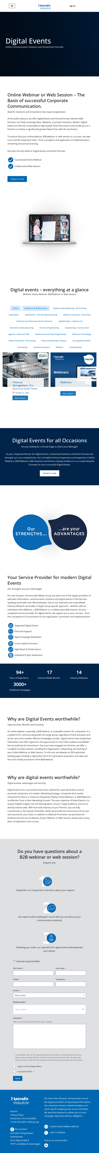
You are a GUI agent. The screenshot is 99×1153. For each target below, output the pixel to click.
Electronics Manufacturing (21, 328)
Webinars (65, 382)
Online (16, 308)
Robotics (59, 347)
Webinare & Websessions (36, 308)
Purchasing (22, 347)
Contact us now (17, 179)
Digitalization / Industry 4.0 (71, 321)
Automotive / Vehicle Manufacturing (41, 314)
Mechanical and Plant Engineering (50, 334)
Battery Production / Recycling (76, 314)
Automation (14, 314)
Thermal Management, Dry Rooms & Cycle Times (25, 385)
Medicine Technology (81, 334)
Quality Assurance (42, 347)
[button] (49, 1009)
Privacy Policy (35, 1066)
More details (20, 398)
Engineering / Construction (77, 328)
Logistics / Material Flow (18, 334)
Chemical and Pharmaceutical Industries (34, 321)
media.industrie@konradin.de (64, 1126)
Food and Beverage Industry (54, 340)
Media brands (20, 1002)
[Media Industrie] (44, 7)
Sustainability (75, 347)
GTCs (30, 1071)
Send (17, 1078)
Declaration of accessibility (23, 1118)
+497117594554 (57, 1132)
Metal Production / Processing (22, 340)
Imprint (14, 1111)
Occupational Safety (81, 340)
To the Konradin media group (24, 1121)
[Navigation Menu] (12, 6)
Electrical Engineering (49, 328)
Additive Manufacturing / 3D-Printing (69, 308)
